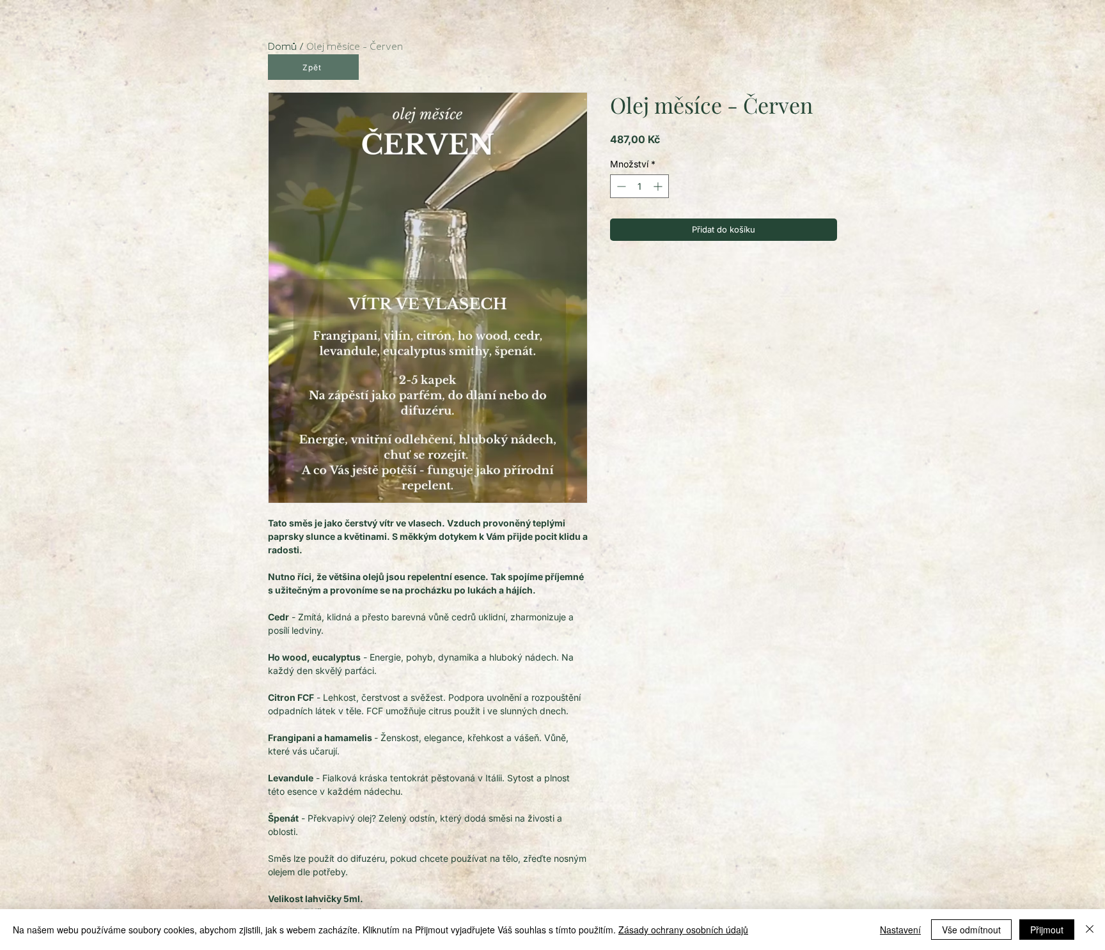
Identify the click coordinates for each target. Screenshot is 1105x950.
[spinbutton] (639, 186)
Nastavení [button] (900, 929)
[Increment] (659, 186)
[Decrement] (620, 186)
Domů (282, 46)
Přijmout (1046, 929)
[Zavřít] (1089, 929)
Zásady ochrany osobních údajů (683, 929)
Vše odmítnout (971, 929)
